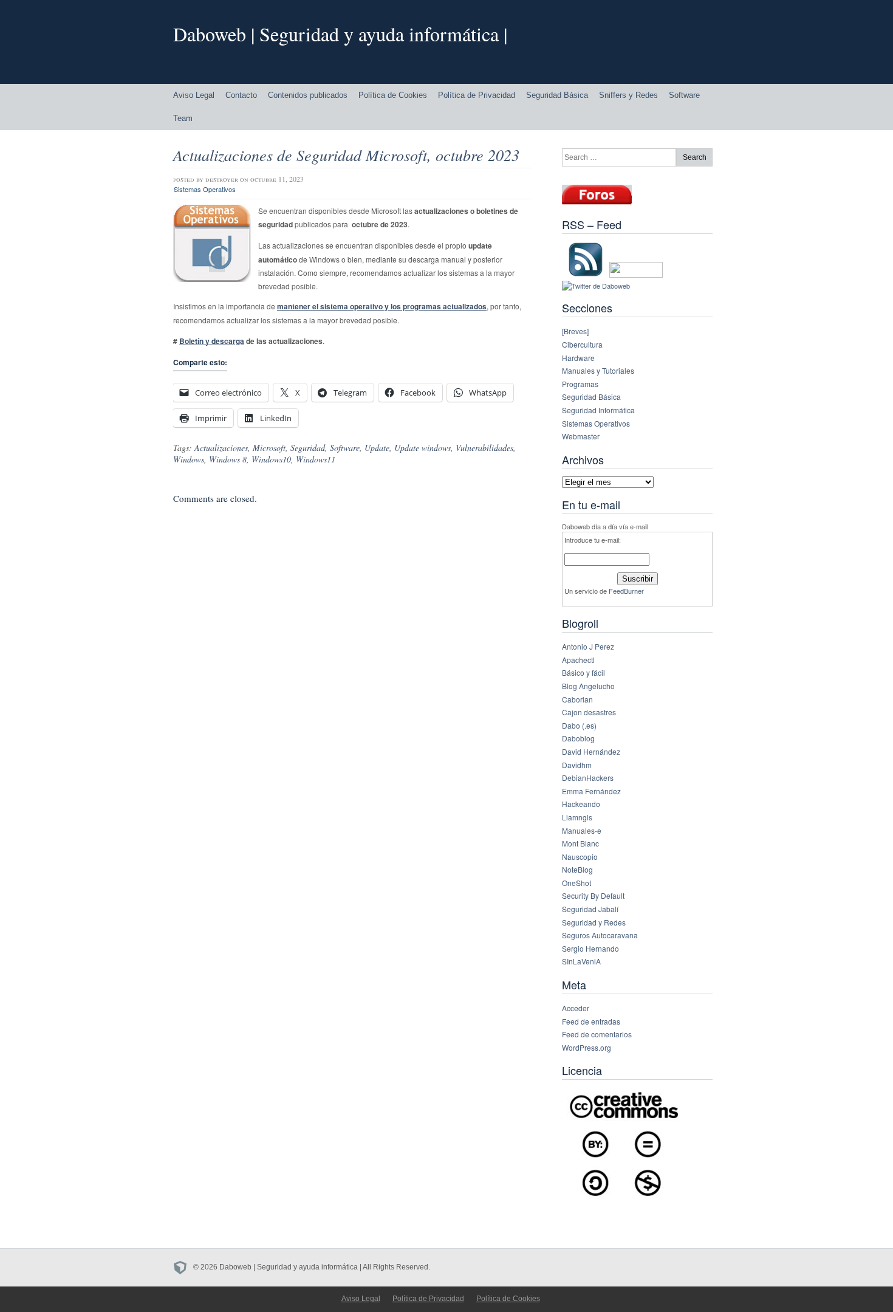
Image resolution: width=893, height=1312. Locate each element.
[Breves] (575, 331)
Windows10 (271, 459)
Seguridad (307, 447)
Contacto (241, 95)
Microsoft (269, 447)
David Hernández (591, 751)
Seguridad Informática (598, 410)
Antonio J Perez (588, 646)
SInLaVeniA (581, 961)
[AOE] (183, 1267)
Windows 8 (228, 459)
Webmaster (581, 436)
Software (684, 95)
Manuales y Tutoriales (598, 370)
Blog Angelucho (588, 686)
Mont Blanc (580, 843)
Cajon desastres (589, 712)
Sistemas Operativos (205, 189)
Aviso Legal (193, 95)
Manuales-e (581, 830)
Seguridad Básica (557, 95)
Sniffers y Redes (628, 95)
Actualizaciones (221, 447)
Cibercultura (582, 344)
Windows (188, 459)
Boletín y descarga (211, 340)
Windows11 (315, 459)
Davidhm (577, 765)
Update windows (422, 447)
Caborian (577, 699)
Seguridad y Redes (594, 922)
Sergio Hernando (590, 948)
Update (376, 447)
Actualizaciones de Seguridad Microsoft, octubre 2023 (346, 154)
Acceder (575, 1008)
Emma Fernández (591, 791)
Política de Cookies (392, 95)
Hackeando (581, 804)
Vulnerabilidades (484, 447)
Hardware (578, 357)
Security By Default (593, 895)
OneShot (576, 883)
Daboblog (578, 738)
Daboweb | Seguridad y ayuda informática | (340, 34)
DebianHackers (588, 777)
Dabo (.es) (579, 725)
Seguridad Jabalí (590, 909)
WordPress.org (586, 1047)
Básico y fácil (583, 672)
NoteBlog (577, 869)
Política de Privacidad (476, 95)
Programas (580, 384)
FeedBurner (626, 591)
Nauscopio (580, 856)
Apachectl (578, 659)
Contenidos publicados (307, 95)
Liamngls (577, 817)
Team (183, 118)
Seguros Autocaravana (600, 935)
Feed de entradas (591, 1021)
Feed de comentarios (597, 1034)
